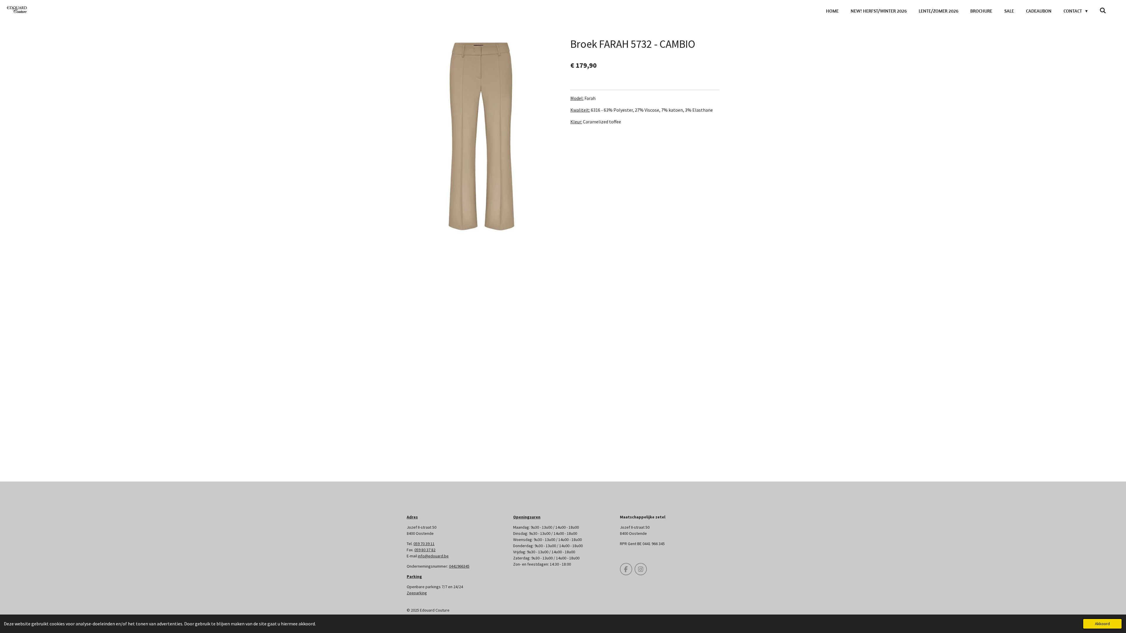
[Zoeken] (1103, 10)
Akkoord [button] (1102, 623)
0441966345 (459, 566)
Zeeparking (417, 592)
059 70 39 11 (424, 543)
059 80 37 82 (424, 549)
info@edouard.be (433, 556)
